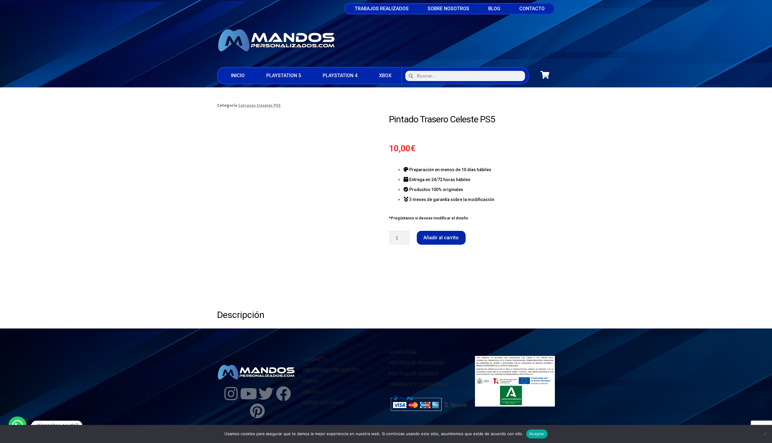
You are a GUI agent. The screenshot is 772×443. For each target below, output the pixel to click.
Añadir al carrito (441, 237)
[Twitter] (266, 393)
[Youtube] (248, 393)
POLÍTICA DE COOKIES (413, 374)
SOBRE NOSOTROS (323, 403)
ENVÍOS (311, 392)
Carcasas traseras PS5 (259, 105)
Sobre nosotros (448, 8)
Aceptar (537, 433)
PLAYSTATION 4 (340, 75)
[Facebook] (283, 393)
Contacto (532, 8)
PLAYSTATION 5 (283, 75)
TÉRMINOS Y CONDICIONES (419, 385)
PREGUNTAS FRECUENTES (331, 370)
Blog (494, 8)
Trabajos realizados (382, 8)
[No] (764, 434)
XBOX (385, 75)
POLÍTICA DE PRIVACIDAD (417, 363)
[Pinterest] (257, 410)
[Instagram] (231, 393)
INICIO (238, 75)
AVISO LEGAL (403, 352)
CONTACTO (315, 359)
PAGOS (310, 381)
